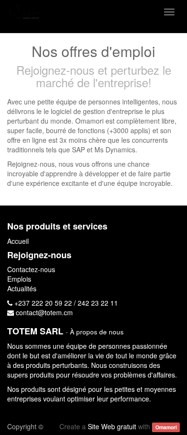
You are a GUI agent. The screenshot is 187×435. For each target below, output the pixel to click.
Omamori (166, 427)
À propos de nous (97, 331)
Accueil (18, 241)
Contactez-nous (31, 269)
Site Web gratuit (112, 426)
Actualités (21, 288)
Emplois (19, 279)
